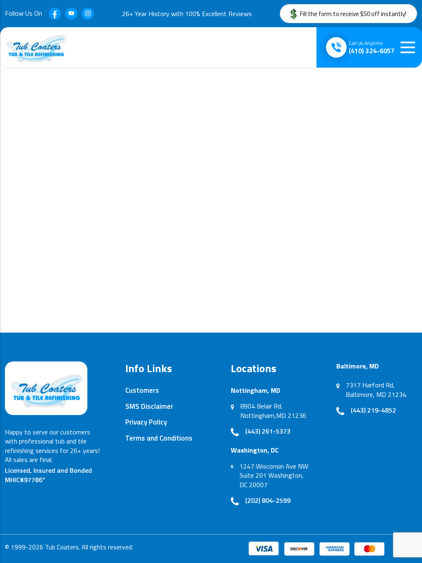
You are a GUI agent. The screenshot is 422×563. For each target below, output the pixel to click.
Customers (142, 390)
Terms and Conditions (158, 438)
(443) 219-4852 (373, 410)
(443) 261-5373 (268, 431)
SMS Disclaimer (149, 406)
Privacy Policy (146, 422)
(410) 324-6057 (371, 47)
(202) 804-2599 (268, 500)
